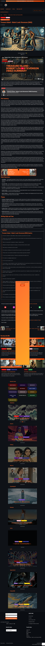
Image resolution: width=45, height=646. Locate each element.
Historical (13, 388)
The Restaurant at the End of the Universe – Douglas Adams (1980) (22, 543)
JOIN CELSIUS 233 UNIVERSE (11, 618)
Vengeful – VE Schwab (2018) (22, 564)
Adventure (5, 14)
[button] (21, 463)
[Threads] (31, 307)
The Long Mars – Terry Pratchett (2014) (8, 371)
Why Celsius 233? (32, 619)
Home (1, 14)
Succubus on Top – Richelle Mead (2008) (31, 350)
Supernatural (22, 395)
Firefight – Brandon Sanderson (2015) (21, 606)
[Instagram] (14, 307)
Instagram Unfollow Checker (34, 623)
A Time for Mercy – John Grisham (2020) (22, 481)
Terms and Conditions (9, 643)
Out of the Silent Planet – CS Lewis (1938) (21, 418)
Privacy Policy (27, 282)
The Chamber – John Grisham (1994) (30, 371)
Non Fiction (32, 388)
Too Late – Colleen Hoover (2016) (22, 502)
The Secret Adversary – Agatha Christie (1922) (21, 439)
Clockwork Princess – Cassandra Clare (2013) (22, 460)
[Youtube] (5, 307)
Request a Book (31, 621)
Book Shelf (31, 616)
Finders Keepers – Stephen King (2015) (22, 585)
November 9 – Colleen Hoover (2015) (21, 522)
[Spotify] (40, 307)
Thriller (32, 395)
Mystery (22, 388)
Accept (22, 285)
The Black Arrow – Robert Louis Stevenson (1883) (9, 350)
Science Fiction (13, 396)
